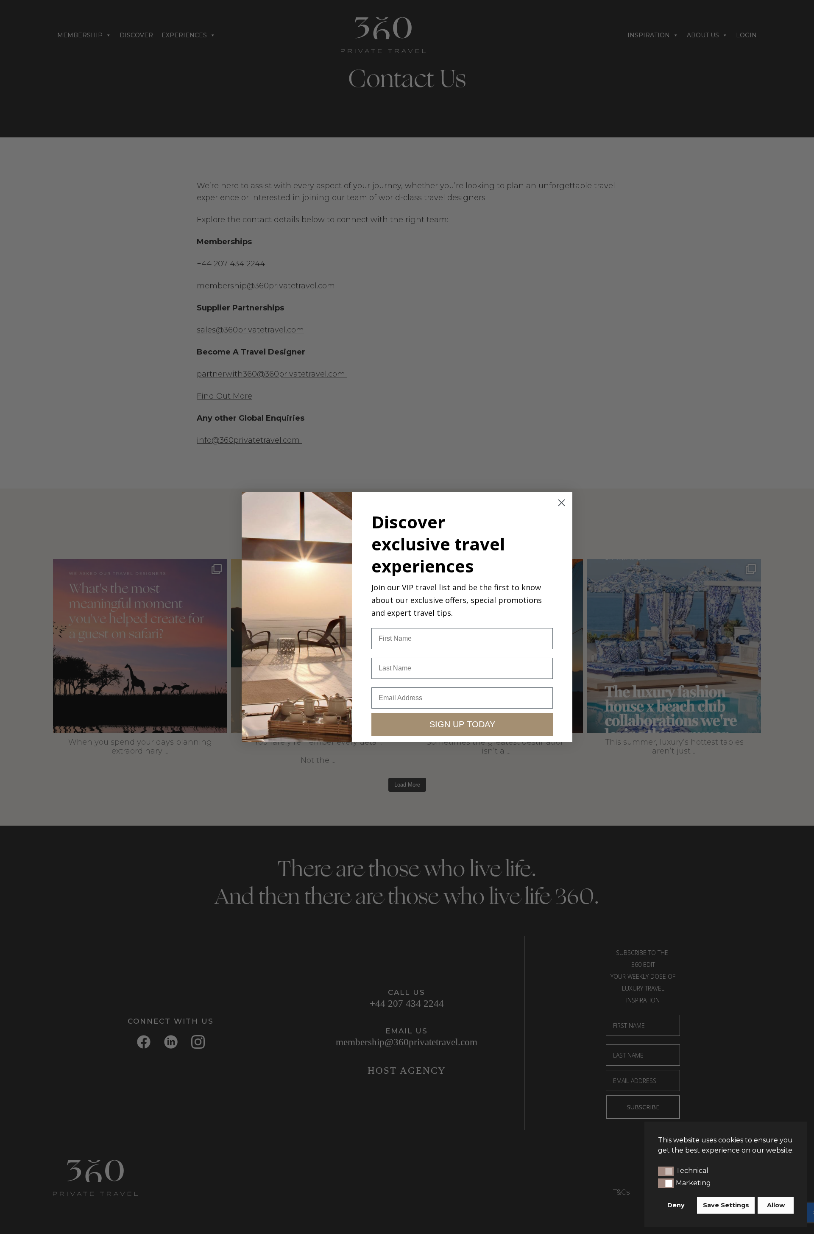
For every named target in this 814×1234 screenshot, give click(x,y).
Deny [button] (676, 1205)
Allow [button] (776, 1205)
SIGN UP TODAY (462, 724)
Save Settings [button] (726, 1205)
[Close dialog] (561, 502)
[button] (666, 1171)
